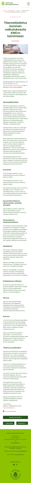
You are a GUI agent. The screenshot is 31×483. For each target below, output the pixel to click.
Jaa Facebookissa (10, 411)
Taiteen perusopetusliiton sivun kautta (12, 84)
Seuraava (22, 423)
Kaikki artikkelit (15, 417)
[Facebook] (14, 465)
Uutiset (18, 17)
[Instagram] (17, 465)
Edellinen (9, 423)
